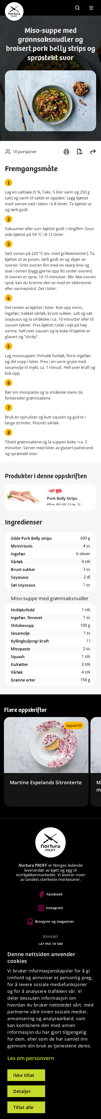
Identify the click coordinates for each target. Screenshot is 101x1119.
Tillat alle (23, 1107)
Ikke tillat (23, 1075)
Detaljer (22, 1091)
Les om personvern (30, 1058)
